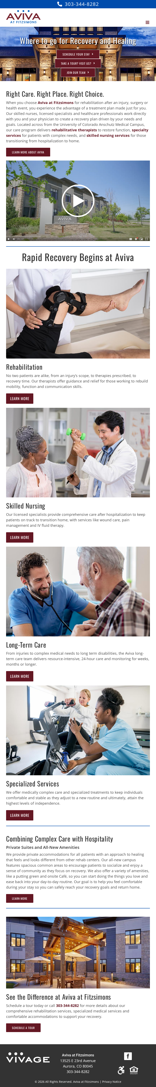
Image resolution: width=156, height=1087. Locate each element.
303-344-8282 (82, 4)
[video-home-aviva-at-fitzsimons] (78, 162)
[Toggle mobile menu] (148, 22)
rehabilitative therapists (74, 129)
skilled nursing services (108, 135)
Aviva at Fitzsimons (56, 102)
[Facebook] (128, 1056)
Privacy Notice (111, 1082)
